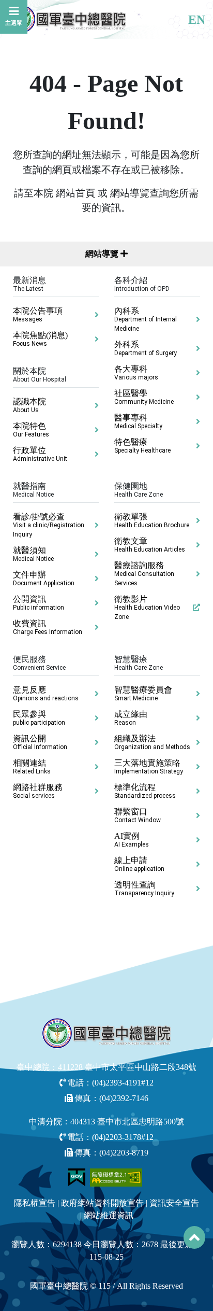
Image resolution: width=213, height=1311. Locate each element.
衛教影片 (147, 608)
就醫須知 (33, 554)
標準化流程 (145, 791)
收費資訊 (47, 627)
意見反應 (46, 693)
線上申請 (139, 864)
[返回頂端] (194, 1237)
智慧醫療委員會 (143, 693)
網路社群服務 (38, 791)
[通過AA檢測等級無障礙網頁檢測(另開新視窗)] (116, 1176)
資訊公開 (40, 742)
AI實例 (131, 839)
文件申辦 (43, 578)
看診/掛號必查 (48, 525)
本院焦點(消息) (40, 339)
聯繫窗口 (137, 815)
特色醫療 (142, 446)
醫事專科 (138, 421)
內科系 (145, 319)
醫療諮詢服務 (144, 574)
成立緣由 (130, 718)
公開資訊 (38, 603)
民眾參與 (39, 718)
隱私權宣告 (34, 1203)
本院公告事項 (38, 314)
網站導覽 (102, 253)
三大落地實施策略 (148, 766)
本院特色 (31, 429)
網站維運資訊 (108, 1215)
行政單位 (40, 454)
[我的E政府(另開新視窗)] (77, 1176)
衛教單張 (151, 520)
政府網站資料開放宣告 (102, 1203)
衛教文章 (149, 545)
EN (196, 19)
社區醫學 (144, 397)
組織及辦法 (152, 742)
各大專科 (136, 372)
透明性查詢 (144, 888)
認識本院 (29, 405)
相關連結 (32, 766)
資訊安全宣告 (174, 1203)
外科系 (145, 348)
